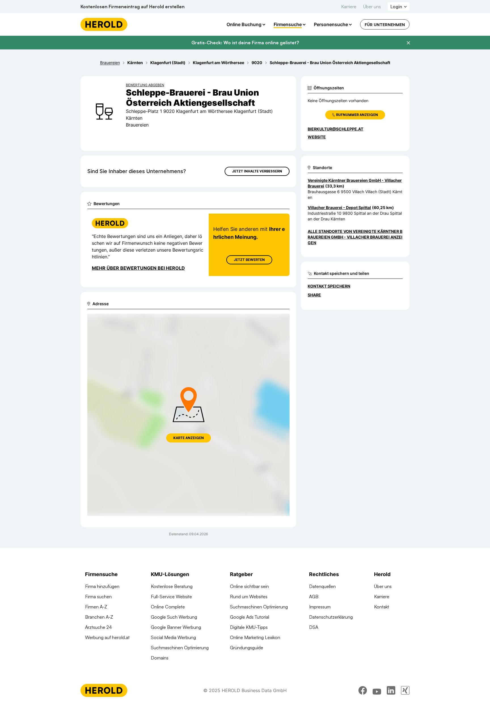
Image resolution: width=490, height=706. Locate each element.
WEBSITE (317, 136)
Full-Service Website (171, 596)
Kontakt (381, 607)
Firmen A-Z (96, 607)
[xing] (405, 690)
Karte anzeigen (188, 438)
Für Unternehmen (385, 24)
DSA (313, 627)
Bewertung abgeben (145, 85)
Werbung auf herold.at (107, 637)
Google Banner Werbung (176, 627)
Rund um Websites (248, 596)
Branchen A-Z (99, 617)
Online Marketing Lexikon (255, 637)
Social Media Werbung (173, 637)
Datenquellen (322, 586)
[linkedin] (391, 690)
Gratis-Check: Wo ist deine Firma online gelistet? (245, 42)
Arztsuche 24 (98, 627)
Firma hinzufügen (102, 586)
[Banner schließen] (408, 42)
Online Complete (168, 607)
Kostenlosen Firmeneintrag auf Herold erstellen (133, 6)
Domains (159, 658)
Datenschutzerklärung (331, 617)
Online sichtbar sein (249, 586)
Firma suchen (98, 596)
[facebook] (362, 690)
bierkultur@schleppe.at (335, 129)
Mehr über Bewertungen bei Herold (138, 268)
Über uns (372, 6)
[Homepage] (104, 24)
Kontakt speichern (329, 286)
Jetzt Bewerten (249, 260)
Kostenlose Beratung (172, 586)
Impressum (320, 607)
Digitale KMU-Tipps (249, 627)
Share (314, 294)
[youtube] (377, 690)
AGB (313, 596)
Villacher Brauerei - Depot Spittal (339, 207)
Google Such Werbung (174, 617)
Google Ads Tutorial (249, 617)
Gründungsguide (246, 647)
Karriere (348, 6)
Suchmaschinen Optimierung (180, 647)
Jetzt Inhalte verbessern (257, 171)
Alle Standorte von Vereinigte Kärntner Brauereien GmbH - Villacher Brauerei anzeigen (355, 237)
